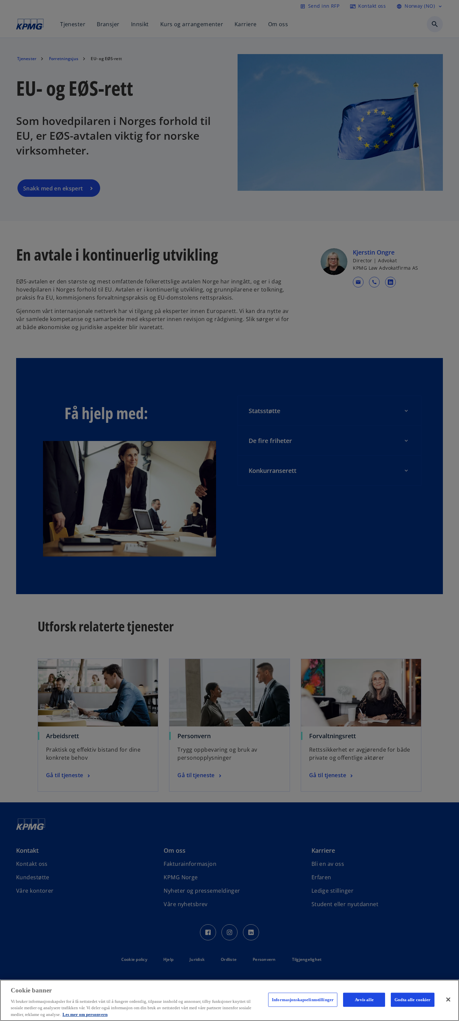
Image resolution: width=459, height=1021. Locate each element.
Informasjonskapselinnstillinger (303, 999)
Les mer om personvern (85, 1014)
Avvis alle (364, 999)
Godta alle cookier (412, 999)
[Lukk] (448, 999)
